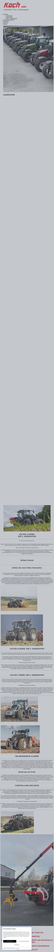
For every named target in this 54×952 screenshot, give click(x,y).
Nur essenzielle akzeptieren (24, 941)
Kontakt (4, 948)
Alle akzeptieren (10, 941)
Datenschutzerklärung (10, 948)
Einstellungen (16, 944)
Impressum (17, 948)
